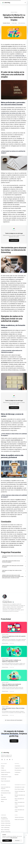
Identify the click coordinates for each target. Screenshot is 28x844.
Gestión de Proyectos (5, 772)
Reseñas (16, 774)
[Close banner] (26, 835)
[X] (7, 760)
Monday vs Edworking (5, 831)
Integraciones (4, 799)
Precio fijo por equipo (19, 789)
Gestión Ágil (3, 778)
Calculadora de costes (19, 787)
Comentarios (17, 765)
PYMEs (2, 768)
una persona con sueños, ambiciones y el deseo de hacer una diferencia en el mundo (12, 545)
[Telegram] (12, 760)
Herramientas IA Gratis (6, 792)
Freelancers (3, 770)
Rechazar (17, 840)
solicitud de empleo (6, 46)
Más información (13, 837)
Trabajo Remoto (4, 774)
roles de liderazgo (6, 421)
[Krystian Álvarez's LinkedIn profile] (13, 602)
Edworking (4, 283)
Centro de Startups (5, 790)
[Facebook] (2, 760)
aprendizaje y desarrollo (8, 334)
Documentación (18, 770)
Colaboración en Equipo (6, 776)
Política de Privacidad (19, 819)
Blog (2, 795)
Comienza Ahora (14, 240)
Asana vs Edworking (5, 821)
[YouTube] (10, 760)
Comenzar (14, 740)
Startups (3, 765)
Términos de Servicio (19, 817)
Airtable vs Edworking (5, 825)
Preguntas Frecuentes (19, 768)
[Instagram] (5, 760)
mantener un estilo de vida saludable (11, 488)
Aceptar (7, 840)
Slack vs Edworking (5, 829)
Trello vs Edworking (5, 827)
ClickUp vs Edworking (5, 823)
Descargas (3, 797)
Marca (2, 801)
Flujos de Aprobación (5, 781)
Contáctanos (17, 772)
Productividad (14, 12)
